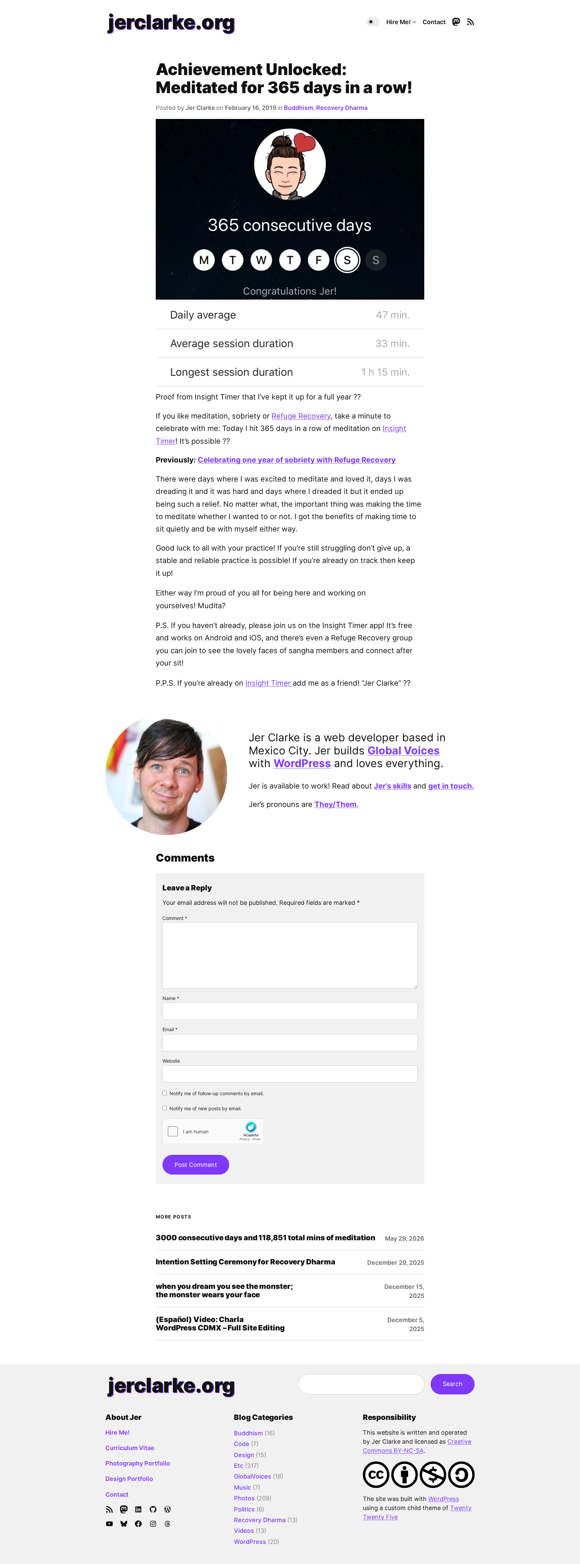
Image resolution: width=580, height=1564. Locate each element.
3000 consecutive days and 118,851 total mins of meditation (265, 1238)
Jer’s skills (392, 785)
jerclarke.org (171, 22)
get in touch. (451, 785)
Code (241, 1443)
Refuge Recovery (301, 416)
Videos (244, 1530)
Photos (244, 1498)
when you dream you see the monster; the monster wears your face (224, 1290)
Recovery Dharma (342, 107)
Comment (174, 918)
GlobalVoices (252, 1476)
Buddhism (298, 107)
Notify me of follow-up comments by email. (217, 1093)
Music (242, 1487)
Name (170, 998)
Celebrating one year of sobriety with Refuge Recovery (297, 459)
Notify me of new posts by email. (206, 1108)
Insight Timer (269, 683)
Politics (244, 1509)
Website (171, 1061)
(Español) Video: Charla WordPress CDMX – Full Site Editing (220, 1323)
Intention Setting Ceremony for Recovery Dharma (245, 1262)
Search (453, 1383)
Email (170, 1029)
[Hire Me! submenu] (414, 22)
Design (244, 1454)
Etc (238, 1465)
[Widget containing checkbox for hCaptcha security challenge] (213, 1131)
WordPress (302, 763)
